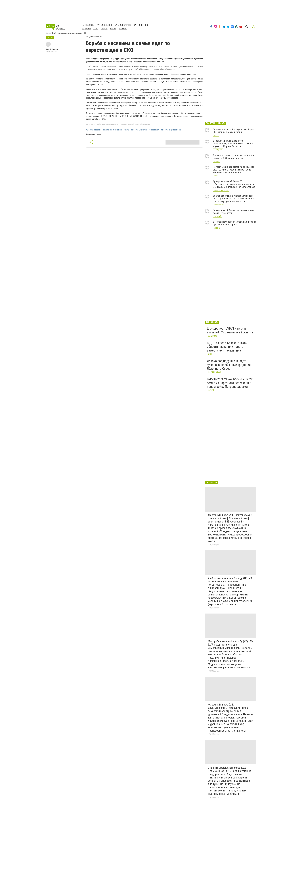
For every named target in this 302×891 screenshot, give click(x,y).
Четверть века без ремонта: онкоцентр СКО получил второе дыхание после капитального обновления (233, 169)
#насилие (97, 130)
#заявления (107, 130)
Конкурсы (104, 29)
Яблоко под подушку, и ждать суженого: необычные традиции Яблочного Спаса (229, 364)
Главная (48, 33)
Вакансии (113, 29)
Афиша (95, 29)
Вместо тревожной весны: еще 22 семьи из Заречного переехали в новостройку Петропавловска (230, 383)
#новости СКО (154, 130)
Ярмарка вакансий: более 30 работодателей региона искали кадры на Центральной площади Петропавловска (234, 184)
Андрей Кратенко (52, 49)
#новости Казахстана (139, 130)
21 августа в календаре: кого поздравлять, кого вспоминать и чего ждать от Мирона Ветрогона (233, 143)
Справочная (123, 29)
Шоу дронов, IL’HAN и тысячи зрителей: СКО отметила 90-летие (230, 330)
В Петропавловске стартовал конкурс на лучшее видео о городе (234, 223)
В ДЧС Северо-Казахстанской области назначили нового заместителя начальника (227, 346)
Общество (106, 25)
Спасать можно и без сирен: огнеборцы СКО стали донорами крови (233, 130)
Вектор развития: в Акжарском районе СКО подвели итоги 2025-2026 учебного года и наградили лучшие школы (233, 198)
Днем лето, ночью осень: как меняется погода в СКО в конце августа (233, 156)
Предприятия (86, 29)
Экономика (124, 25)
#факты (126, 130)
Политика (142, 25)
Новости (89, 25)
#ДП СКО (89, 130)
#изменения (117, 130)
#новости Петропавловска (171, 130)
